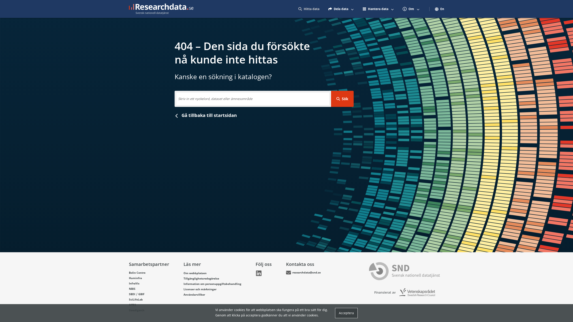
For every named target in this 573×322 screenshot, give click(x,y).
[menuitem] (309, 9)
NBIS (132, 289)
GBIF (141, 294)
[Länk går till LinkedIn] (259, 273)
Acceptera (346, 313)
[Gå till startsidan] (161, 9)
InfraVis (134, 283)
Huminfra (135, 278)
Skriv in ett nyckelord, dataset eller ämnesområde (215, 99)
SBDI (132, 294)
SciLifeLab (136, 299)
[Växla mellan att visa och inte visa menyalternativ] (352, 9)
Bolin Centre (137, 273)
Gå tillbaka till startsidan (208, 115)
